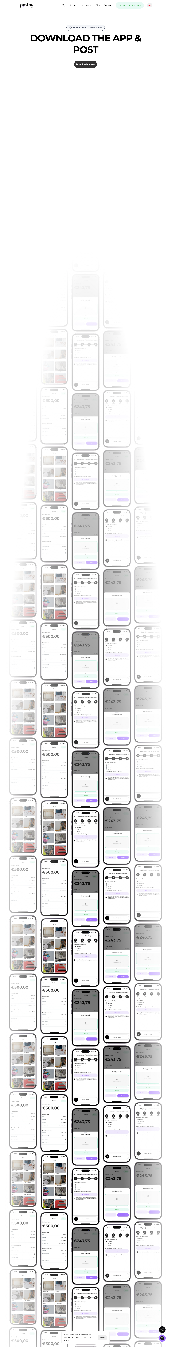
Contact (108, 5)
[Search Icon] (63, 5)
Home (72, 5)
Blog (98, 5)
